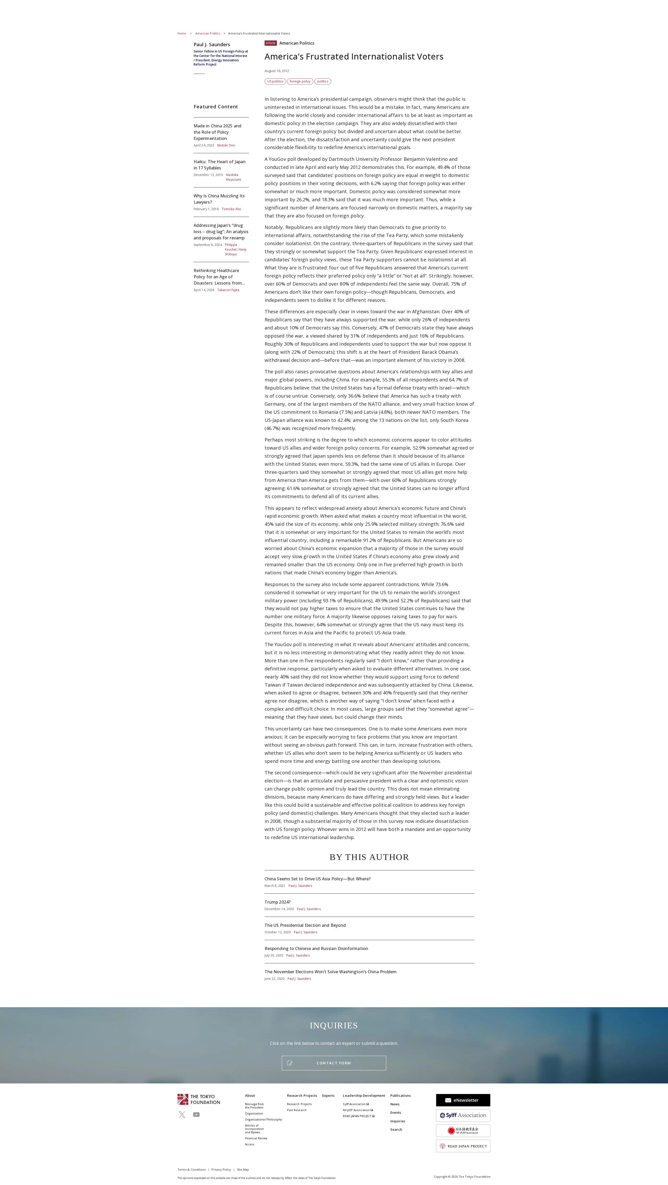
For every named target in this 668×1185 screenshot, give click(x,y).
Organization (254, 1113)
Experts (328, 1095)
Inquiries (397, 1121)
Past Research (297, 1110)
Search (396, 1129)
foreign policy (300, 81)
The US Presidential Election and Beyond (369, 928)
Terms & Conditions (191, 1169)
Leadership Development (364, 1095)
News (394, 1104)
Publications (400, 1095)
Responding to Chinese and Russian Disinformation (369, 951)
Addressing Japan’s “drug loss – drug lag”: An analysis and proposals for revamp (221, 239)
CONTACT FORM (334, 1062)
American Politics (208, 33)
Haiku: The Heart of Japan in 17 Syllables (221, 170)
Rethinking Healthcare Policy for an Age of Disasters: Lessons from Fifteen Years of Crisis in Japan (221, 277)
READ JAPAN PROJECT (357, 1116)
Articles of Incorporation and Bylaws (254, 1129)
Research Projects (302, 1095)
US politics (275, 81)
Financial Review (256, 1138)
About (250, 1095)
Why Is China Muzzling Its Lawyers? (221, 202)
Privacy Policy (221, 1169)
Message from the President (254, 1105)
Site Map (243, 1169)
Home (181, 33)
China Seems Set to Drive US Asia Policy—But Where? (369, 881)
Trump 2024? (369, 905)
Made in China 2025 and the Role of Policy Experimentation (221, 135)
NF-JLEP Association (357, 1110)
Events (395, 1112)
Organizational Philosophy (263, 1119)
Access (249, 1144)
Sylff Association (354, 1104)
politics (322, 81)
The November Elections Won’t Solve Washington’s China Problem (369, 972)
